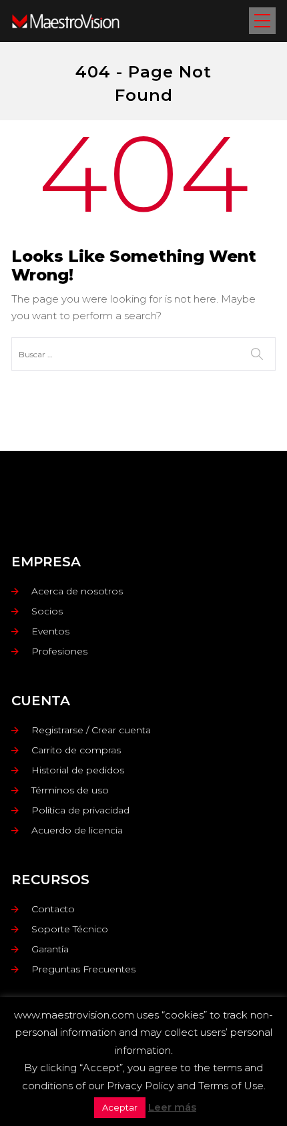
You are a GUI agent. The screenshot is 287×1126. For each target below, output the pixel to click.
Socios (47, 611)
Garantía (50, 949)
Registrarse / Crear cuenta (91, 730)
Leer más (172, 1107)
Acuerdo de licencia (77, 830)
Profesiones (59, 651)
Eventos (50, 631)
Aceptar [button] (119, 1107)
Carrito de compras (76, 750)
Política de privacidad (80, 810)
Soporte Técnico (69, 929)
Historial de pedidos (77, 770)
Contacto (53, 909)
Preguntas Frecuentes (83, 969)
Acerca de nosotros (77, 591)
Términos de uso (70, 790)
